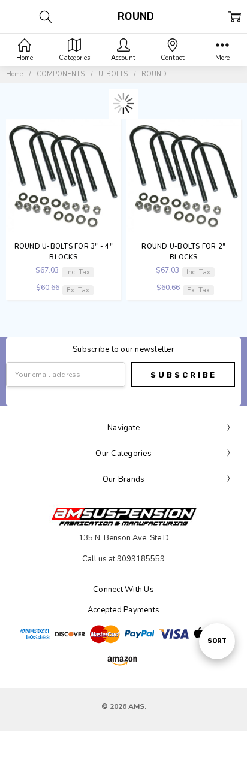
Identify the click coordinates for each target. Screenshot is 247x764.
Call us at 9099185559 (123, 559)
